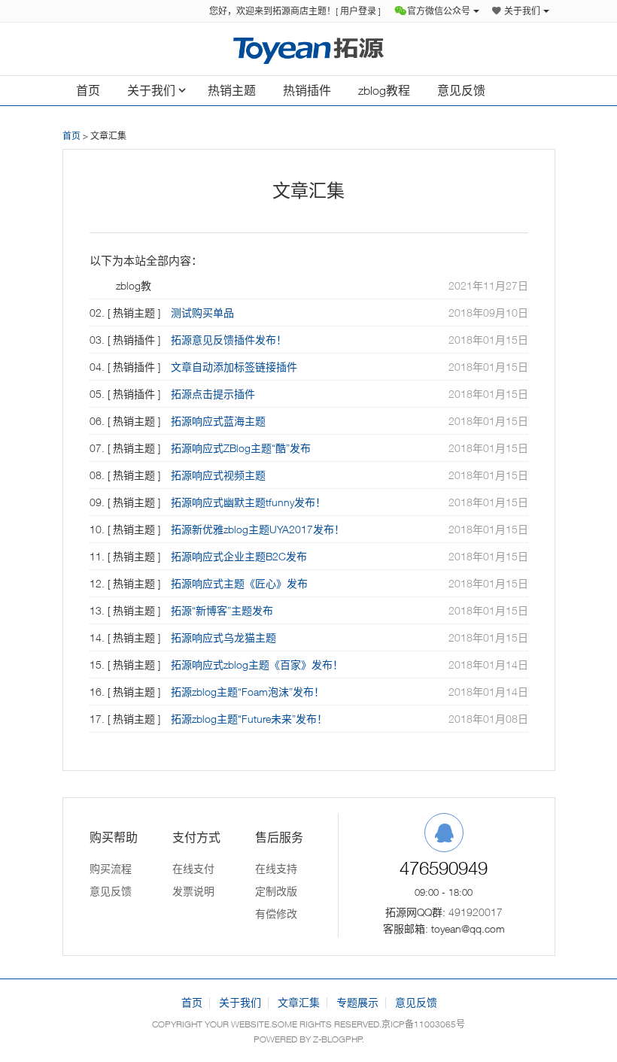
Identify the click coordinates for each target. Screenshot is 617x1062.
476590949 (444, 867)
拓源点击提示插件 (213, 393)
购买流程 (111, 868)
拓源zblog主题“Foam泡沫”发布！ (247, 691)
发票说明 (193, 890)
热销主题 (232, 90)
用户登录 (358, 11)
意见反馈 (461, 90)
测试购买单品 (202, 312)
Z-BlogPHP (338, 1039)
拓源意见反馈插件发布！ (229, 339)
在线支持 (276, 868)
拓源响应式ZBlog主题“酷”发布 (241, 447)
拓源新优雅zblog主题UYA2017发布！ (258, 529)
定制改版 (276, 890)
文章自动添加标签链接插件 (234, 366)
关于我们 (522, 11)
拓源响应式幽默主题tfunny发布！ (248, 502)
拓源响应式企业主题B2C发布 (239, 556)
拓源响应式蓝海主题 (218, 420)
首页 (88, 90)
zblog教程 (384, 90)
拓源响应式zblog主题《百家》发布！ (257, 664)
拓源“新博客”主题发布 (222, 610)
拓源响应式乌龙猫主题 (223, 637)
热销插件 (307, 90)
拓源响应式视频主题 (218, 475)
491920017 (475, 912)
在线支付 (193, 868)
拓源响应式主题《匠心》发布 (239, 583)
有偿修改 (276, 913)
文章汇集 (299, 1002)
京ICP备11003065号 (423, 1024)
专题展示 (357, 1002)
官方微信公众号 (438, 11)
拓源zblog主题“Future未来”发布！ (249, 718)
